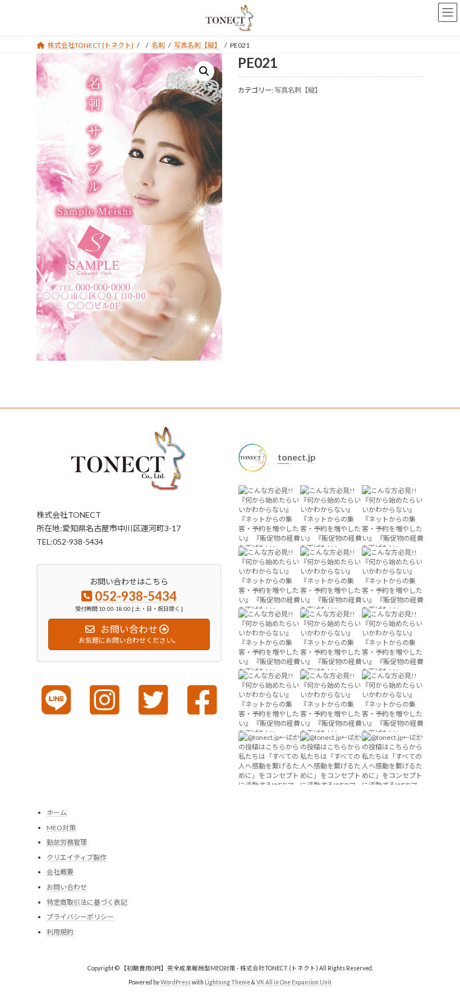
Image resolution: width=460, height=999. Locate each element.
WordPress (175, 981)
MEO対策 (61, 827)
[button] (204, 71)
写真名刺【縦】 (297, 90)
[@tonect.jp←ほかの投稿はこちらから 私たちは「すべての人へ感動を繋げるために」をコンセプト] (269, 763)
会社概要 (60, 872)
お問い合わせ (67, 887)
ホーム (57, 812)
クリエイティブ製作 (77, 857)
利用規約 (60, 931)
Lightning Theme (227, 981)
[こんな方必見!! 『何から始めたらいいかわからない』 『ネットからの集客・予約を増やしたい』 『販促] (269, 516)
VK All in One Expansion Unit (294, 981)
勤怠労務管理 (67, 842)
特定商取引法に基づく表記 (87, 901)
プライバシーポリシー (80, 917)
